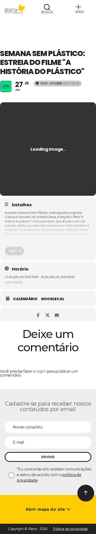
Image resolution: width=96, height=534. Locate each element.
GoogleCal (52, 299)
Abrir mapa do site (46, 509)
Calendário (25, 299)
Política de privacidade (70, 529)
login (41, 371)
